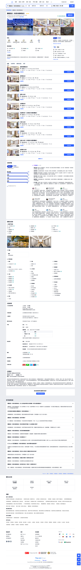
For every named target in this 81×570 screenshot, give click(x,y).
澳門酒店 (46, 522)
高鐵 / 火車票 (21, 1)
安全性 (36, 546)
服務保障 (7, 536)
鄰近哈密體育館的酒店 (10, 510)
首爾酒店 (50, 522)
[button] (51, 2)
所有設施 (8, 52)
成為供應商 (37, 544)
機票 (16, 1)
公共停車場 (10, 270)
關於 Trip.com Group (24, 544)
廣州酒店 (25, 522)
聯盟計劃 (36, 538)
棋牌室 (32, 227)
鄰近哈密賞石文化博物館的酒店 (44, 510)
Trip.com (44, 473)
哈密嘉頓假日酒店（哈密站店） (18, 501)
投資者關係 (37, 534)
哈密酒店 (60, 473)
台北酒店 (29, 522)
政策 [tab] (24, 63)
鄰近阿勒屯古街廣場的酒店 (56, 510)
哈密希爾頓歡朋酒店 (68, 499)
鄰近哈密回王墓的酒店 (10, 513)
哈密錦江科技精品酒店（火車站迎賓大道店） (14, 499)
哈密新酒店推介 (17, 517)
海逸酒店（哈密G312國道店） (57, 499)
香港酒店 (12, 522)
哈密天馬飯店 (27, 501)
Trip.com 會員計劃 (38, 536)
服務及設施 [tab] (19, 63)
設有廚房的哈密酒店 (24, 517)
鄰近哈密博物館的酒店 (19, 513)
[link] (64, 2)
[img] (20, 27)
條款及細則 (23, 540)
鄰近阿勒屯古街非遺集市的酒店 (21, 510)
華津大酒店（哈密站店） (10, 506)
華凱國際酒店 (43, 503)
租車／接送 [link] (28, 1)
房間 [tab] (8, 63)
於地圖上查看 (55, 59)
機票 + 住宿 (41, 1)
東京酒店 (20, 522)
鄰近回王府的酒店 (65, 510)
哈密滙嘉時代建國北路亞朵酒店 (51, 501)
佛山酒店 (67, 522)
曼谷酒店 (37, 522)
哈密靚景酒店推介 (9, 517)
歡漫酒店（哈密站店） (51, 503)
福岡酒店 (54, 522)
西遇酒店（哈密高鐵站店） (61, 503)
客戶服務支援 (8, 534)
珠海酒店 (16, 522)
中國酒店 (51, 473)
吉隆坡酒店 (8, 524)
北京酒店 (59, 522)
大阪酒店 (42, 522)
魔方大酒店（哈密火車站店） (21, 506)
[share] (79, 559)
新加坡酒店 (22, 524)
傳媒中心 (22, 536)
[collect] (79, 555)
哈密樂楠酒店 (8, 501)
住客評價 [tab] (13, 63)
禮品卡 (47, 1)
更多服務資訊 (8, 538)
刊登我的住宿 (37, 540)
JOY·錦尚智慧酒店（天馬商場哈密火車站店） (32, 503)
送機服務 (10, 229)
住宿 (12, 1)
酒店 (48, 473)
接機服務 (10, 276)
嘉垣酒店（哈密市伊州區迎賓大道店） (65, 501)
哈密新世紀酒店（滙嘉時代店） (29, 499)
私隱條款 (22, 542)
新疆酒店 (56, 473)
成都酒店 (13, 524)
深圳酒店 (7, 522)
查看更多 (8, 58)
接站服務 (32, 229)
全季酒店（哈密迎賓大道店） (41, 499)
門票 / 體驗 (35, 1)
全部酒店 (36, 542)
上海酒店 (33, 522)
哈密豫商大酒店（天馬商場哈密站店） (38, 501)
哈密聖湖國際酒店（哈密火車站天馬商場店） (14, 503)
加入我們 (22, 538)
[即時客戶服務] (79, 563)
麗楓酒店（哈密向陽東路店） (16, 13)
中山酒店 (63, 522)
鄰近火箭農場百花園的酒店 (39, 513)
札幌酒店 (17, 524)
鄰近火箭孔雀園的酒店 (29, 513)
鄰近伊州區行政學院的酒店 (33, 510)
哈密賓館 (49, 499)
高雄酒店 (26, 524)
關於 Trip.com (23, 534)
